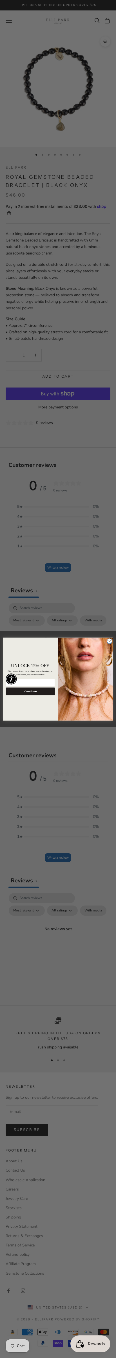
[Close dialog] (109, 641)
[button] (11, 679)
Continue (30, 691)
